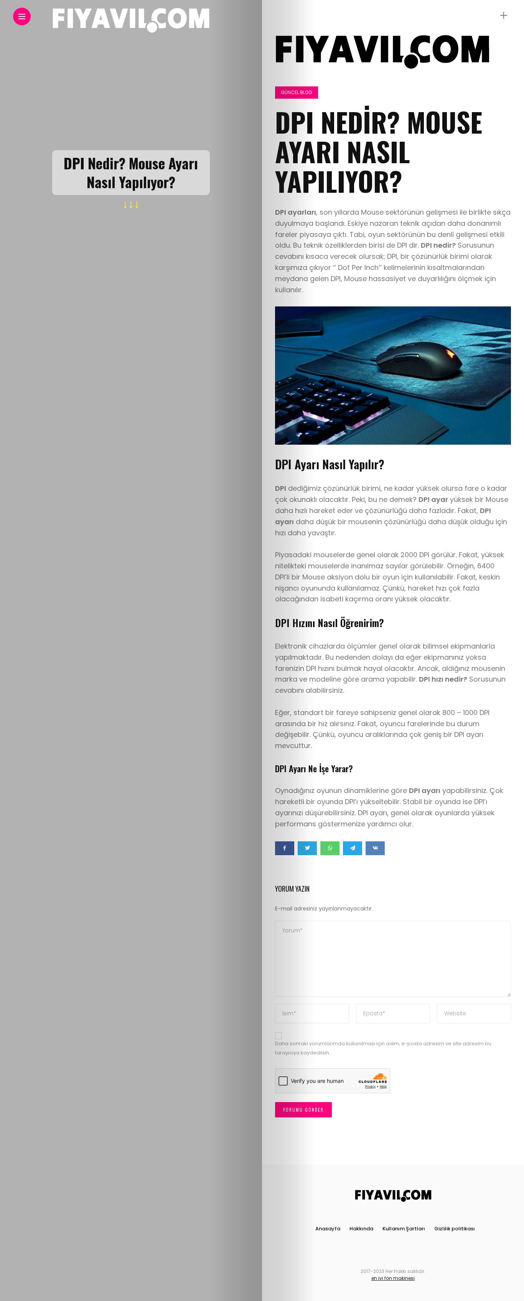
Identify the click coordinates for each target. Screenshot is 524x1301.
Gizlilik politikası (454, 1228)
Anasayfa (327, 1228)
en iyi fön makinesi (393, 1278)
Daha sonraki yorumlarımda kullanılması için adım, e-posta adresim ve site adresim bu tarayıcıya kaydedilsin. (383, 1048)
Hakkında (361, 1228)
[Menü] (503, 15)
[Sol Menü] (21, 16)
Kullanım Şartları (403, 1228)
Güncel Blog (296, 92)
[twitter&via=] (307, 848)
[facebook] (284, 848)
